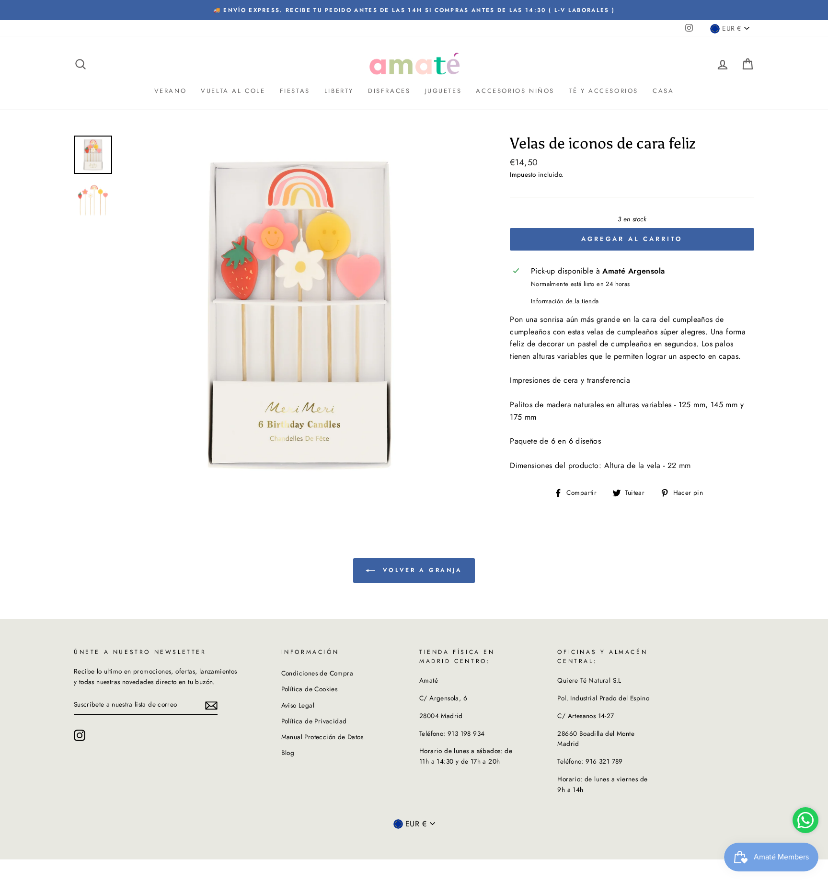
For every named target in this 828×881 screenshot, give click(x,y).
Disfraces (389, 90)
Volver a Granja (420, 570)
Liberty (339, 90)
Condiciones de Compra (317, 673)
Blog (288, 752)
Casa (663, 90)
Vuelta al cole (233, 90)
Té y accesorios (603, 90)
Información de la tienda (565, 301)
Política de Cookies (309, 689)
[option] (414, 10)
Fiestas (295, 90)
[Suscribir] (211, 704)
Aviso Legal (297, 705)
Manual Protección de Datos (322, 737)
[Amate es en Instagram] (79, 735)
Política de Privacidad (314, 721)
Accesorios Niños (515, 90)
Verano (170, 90)
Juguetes (443, 90)
